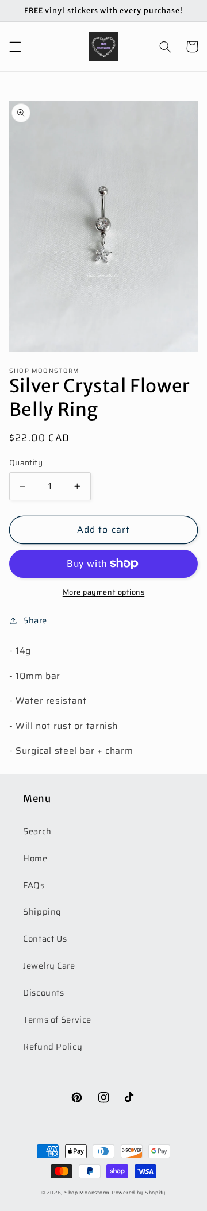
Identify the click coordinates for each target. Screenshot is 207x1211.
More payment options (104, 592)
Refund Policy (52, 1046)
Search (37, 831)
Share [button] (35, 620)
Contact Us (45, 938)
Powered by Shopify (139, 1193)
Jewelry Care (49, 965)
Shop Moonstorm (87, 1193)
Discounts (43, 992)
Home (35, 858)
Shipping (42, 911)
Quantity (26, 463)
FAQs (34, 885)
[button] (15, 46)
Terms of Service (57, 1019)
